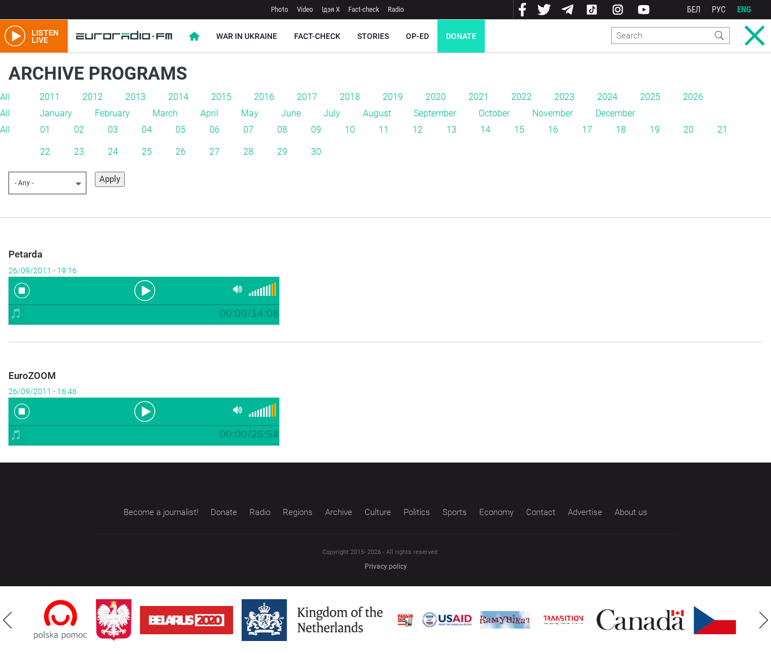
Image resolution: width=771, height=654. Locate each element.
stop (22, 290)
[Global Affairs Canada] (641, 619)
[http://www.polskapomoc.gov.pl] (60, 620)
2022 (521, 96)
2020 (436, 96)
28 (248, 151)
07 (248, 129)
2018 (350, 96)
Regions (298, 512)
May (250, 113)
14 (485, 129)
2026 (693, 96)
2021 (478, 96)
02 (79, 129)
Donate (461, 36)
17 (587, 129)
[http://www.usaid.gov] (447, 620)
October (494, 113)
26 (181, 151)
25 (147, 151)
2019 (393, 96)
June (291, 113)
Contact (540, 512)
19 (655, 129)
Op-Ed (417, 36)
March (165, 113)
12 (418, 129)
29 (282, 151)
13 (451, 129)
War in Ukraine (246, 36)
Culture (378, 512)
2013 (135, 96)
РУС (719, 10)
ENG (744, 10)
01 (45, 129)
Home (194, 36)
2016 (264, 96)
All (5, 96)
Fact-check (363, 9)
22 (45, 151)
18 (621, 129)
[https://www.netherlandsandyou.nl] (315, 620)
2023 (564, 96)
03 (113, 129)
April (209, 113)
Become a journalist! (161, 512)
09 (316, 129)
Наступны (763, 620)
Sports (455, 512)
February (112, 113)
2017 (307, 96)
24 (113, 151)
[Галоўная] (124, 36)
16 (553, 129)
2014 (178, 96)
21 (722, 129)
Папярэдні (7, 620)
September (435, 113)
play (144, 289)
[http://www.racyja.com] (405, 620)
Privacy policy (386, 566)
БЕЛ (693, 10)
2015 (221, 96)
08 (282, 129)
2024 (607, 96)
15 (519, 129)
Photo (279, 9)
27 (214, 151)
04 (147, 129)
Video (305, 9)
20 (689, 129)
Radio (396, 9)
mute (238, 289)
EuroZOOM (32, 375)
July (331, 113)
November (552, 113)
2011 (50, 96)
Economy (496, 512)
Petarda (25, 254)
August (377, 113)
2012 (92, 96)
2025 (650, 96)
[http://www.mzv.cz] (563, 620)
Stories (373, 36)
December (615, 113)
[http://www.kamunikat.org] (505, 620)
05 (181, 129)
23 (79, 151)
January (56, 113)
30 (316, 151)
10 (350, 129)
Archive (338, 512)
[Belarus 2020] (186, 620)
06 (214, 129)
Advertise (585, 512)
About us (631, 512)
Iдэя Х (331, 9)
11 (384, 129)
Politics (417, 512)
